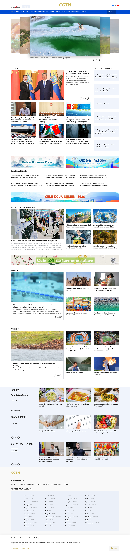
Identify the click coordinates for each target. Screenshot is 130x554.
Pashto (69, 520)
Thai (88, 511)
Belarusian (31, 502)
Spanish (90, 502)
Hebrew (49, 508)
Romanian (70, 523)
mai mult (14, 400)
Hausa (49, 505)
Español (22, 484)
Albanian (29, 496)
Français (30, 484)
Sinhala (89, 499)
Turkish (89, 514)
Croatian (29, 514)
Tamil (88, 508)
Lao (68, 496)
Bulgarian (30, 508)
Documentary (56, 484)
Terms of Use (25, 548)
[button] (81, 98)
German (50, 499)
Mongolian (71, 502)
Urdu (88, 520)
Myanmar (72, 505)
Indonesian (53, 517)
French (49, 496)
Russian (70, 526)
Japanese (50, 523)
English (13, 484)
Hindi (48, 511)
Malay (71, 499)
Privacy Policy (14, 548)
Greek (49, 502)
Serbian (90, 496)
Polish (69, 514)
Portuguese (71, 517)
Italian (49, 520)
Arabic (28, 499)
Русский (46, 484)
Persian (69, 511)
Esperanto (30, 523)
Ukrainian (91, 517)
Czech (28, 517)
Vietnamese (92, 523)
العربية (38, 484)
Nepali (69, 508)
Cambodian (29, 511)
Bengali (28, 505)
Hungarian (50, 514)
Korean (49, 526)
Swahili (90, 505)
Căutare (112, 12)
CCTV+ (66, 484)
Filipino (29, 526)
